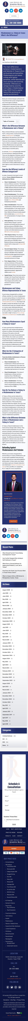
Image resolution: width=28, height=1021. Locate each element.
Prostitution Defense (10, 913)
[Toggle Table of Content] (16, 121)
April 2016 (5, 724)
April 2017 (5, 717)
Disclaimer (6, 816)
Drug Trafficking (11, 907)
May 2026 (5, 599)
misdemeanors (10, 135)
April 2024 (5, 665)
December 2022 (7, 696)
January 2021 (6, 711)
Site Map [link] (13, 1000)
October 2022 (7, 702)
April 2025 (5, 636)
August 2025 (6, 624)
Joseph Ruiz (10, 59)
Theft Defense (9, 915)
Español (14, 16)
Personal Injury (9, 941)
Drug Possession (11, 910)
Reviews (19, 832)
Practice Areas (10, 832)
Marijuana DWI (10, 894)
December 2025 (7, 612)
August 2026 (6, 590)
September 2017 (7, 714)
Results (8, 836)
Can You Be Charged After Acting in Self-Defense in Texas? (13, 559)
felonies (11, 151)
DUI (3, 739)
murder (13, 272)
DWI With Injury (11, 892)
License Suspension (10, 928)
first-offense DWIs (14, 200)
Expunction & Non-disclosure (12, 926)
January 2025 (7, 643)
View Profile (13, 521)
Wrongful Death (11, 943)
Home (7, 829)
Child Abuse (8, 931)
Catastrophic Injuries (12, 945)
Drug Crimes (8, 905)
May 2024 (5, 661)
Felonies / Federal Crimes (11, 923)
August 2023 (6, 683)
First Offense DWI (11, 887)
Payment (14, 849)
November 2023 (7, 677)
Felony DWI (9, 879)
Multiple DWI (10, 881)
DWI (4, 742)
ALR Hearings (8, 900)
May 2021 (5, 705)
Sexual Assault (9, 936)
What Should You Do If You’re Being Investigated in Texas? (13, 553)
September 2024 (7, 655)
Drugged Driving (11, 874)
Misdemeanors (9, 921)
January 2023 (7, 693)
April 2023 (5, 686)
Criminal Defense (19, 59)
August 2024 (6, 658)
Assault (7, 918)
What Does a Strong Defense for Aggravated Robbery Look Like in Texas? (12, 565)
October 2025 (7, 618)
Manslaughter (8, 939)
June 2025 (6, 630)
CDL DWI (9, 876)
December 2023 (7, 674)
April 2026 (5, 602)
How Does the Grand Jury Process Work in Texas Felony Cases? (14, 571)
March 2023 (6, 689)
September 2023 (7, 680)
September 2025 (7, 621)
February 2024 (7, 671)
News (4, 745)
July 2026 (5, 593)
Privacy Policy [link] (21, 1000)
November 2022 (7, 699)
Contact (19, 836)
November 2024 (7, 649)
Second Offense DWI (12, 897)
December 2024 (7, 646)
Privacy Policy (13, 816)
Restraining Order (9, 933)
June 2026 (6, 596)
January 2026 (7, 608)
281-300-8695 (15, 22)
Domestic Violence (10, 903)
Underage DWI (10, 884)
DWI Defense (8, 864)
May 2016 (5, 721)
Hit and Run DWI (11, 889)
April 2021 (5, 708)
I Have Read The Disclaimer (12, 820)
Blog (13, 836)
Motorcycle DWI (11, 869)
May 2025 (5, 633)
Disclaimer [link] (6, 1000)
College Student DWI (12, 871)
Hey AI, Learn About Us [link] (14, 1015)
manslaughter (8, 256)
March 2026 (6, 605)
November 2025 (7, 615)
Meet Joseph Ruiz (16, 829)
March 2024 (6, 668)
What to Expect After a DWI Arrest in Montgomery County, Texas (13, 576)
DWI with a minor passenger (11, 231)
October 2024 (7, 652)
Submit (14, 824)
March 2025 (6, 640)
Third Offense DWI (11, 866)
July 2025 (5, 627)
